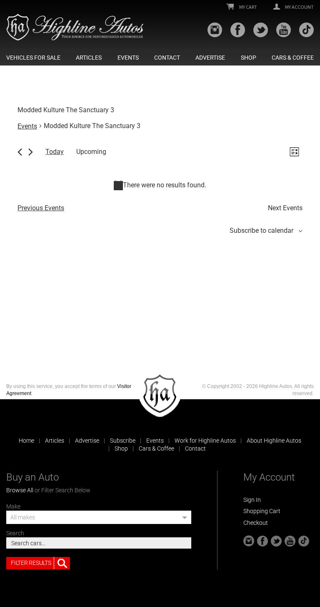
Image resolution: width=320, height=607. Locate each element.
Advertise (210, 57)
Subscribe (122, 440)
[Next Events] (30, 152)
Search (15, 533)
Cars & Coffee (293, 57)
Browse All (19, 490)
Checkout (255, 522)
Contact (167, 57)
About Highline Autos (274, 440)
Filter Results (31, 562)
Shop (248, 57)
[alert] (160, 185)
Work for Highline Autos (205, 440)
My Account (299, 7)
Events (128, 57)
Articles (89, 57)
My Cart (247, 7)
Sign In (252, 499)
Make (13, 506)
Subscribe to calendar (261, 230)
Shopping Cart (261, 511)
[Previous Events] (20, 152)
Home (26, 440)
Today (54, 152)
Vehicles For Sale (33, 57)
